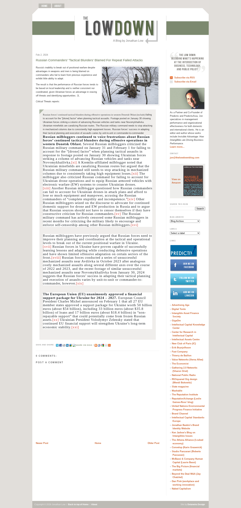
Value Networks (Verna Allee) (187, 359)
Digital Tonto (179, 309)
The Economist (180, 363)
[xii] (135, 173)
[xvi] (134, 225)
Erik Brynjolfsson (181, 347)
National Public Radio (184, 375)
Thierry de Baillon (181, 355)
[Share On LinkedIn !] (67, 345)
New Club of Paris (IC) (184, 343)
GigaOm (176, 320)
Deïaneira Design (196, 504)
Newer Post (42, 443)
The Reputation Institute (185, 394)
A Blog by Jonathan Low (128, 40)
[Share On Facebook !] (60, 345)
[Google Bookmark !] (102, 345)
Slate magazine (180, 386)
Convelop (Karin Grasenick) (187, 447)
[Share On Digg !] (83, 345)
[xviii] (56, 257)
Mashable (177, 390)
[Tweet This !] (57, 345)
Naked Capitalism (181, 488)
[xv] (118, 214)
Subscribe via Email (185, 81)
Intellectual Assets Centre (186, 339)
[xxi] (75, 327)
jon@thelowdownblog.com (184, 157)
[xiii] (46, 188)
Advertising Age (180, 305)
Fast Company (180, 351)
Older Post (153, 443)
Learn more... (177, 146)
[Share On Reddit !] (64, 345)
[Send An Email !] (106, 345)
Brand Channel (180, 413)
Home (98, 443)
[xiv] (131, 199)
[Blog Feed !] (109, 345)
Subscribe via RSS (184, 77)
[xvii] (47, 246)
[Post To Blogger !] (96, 345)
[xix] (79, 283)
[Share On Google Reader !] (99, 345)
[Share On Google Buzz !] (70, 345)
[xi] (74, 162)
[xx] (55, 320)
